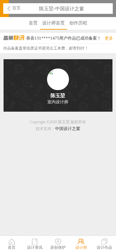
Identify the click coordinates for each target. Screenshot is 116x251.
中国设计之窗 (67, 128)
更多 (109, 38)
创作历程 (78, 22)
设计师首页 (53, 22)
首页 (16, 8)
